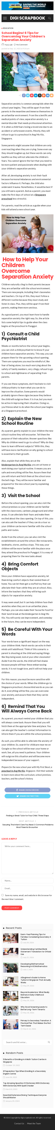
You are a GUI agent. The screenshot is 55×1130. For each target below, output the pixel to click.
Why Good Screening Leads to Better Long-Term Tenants (34, 1008)
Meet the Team (34, 1123)
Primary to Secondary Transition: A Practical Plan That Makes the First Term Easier (36, 1023)
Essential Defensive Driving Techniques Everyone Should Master (25, 1096)
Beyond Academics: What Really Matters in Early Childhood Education (35, 995)
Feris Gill (8, 45)
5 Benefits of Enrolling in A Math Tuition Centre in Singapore (24, 1060)
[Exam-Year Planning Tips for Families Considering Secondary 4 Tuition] (10, 938)
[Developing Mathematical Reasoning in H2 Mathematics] (10, 968)
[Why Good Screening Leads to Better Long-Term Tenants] (10, 1011)
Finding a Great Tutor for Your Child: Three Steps (27, 815)
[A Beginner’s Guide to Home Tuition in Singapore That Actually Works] (10, 981)
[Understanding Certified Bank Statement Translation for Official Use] (10, 953)
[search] (49, 18)
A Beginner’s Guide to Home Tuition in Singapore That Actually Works (36, 980)
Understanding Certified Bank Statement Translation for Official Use (36, 951)
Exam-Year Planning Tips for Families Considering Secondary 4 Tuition (36, 937)
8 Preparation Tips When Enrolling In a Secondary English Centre (24, 1072)
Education (8, 28)
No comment (22, 44)
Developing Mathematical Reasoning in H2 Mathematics (34, 965)
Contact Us (19, 1123)
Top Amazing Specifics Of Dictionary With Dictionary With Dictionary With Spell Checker (26, 1084)
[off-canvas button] (5, 18)
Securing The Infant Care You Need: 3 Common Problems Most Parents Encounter (27, 826)
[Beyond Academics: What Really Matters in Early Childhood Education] (10, 996)
